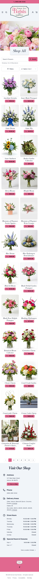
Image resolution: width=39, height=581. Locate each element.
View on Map (13, 484)
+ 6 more (14, 503)
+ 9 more (14, 510)
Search (34, 59)
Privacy (15, 578)
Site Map (29, 578)
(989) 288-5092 (20, 2)
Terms (9, 578)
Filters (11, 69)
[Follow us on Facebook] (19, 567)
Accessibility (21, 578)
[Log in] (32, 12)
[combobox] (28, 69)
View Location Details (27, 550)
